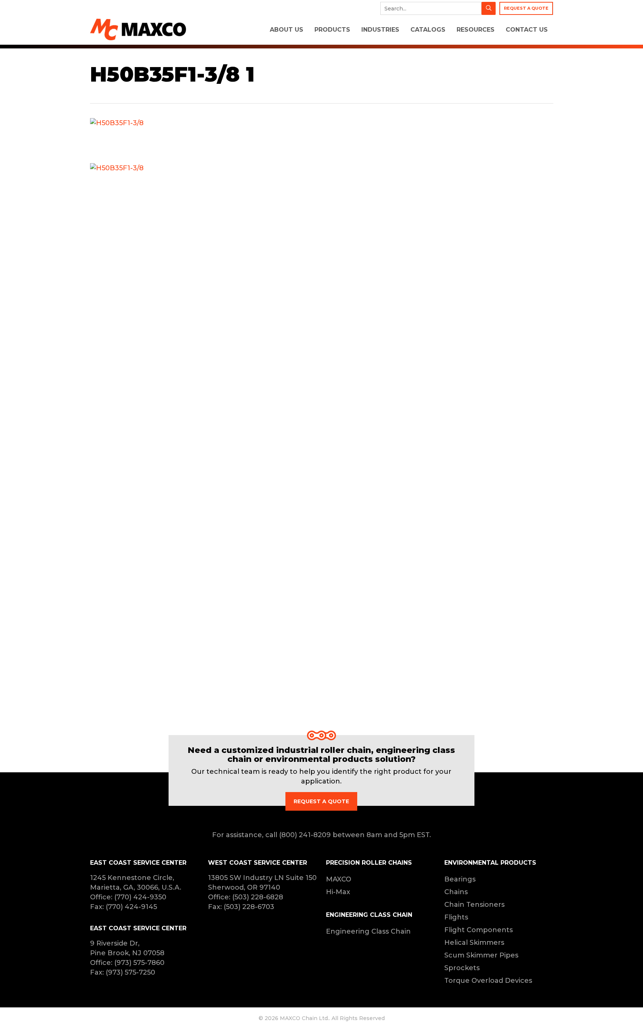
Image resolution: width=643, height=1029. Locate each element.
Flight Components (478, 930)
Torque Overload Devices (488, 980)
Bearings (460, 879)
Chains (456, 892)
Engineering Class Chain (368, 931)
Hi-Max (338, 892)
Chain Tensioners (474, 904)
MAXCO (338, 879)
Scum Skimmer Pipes (481, 955)
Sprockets (462, 968)
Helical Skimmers (474, 942)
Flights (456, 917)
